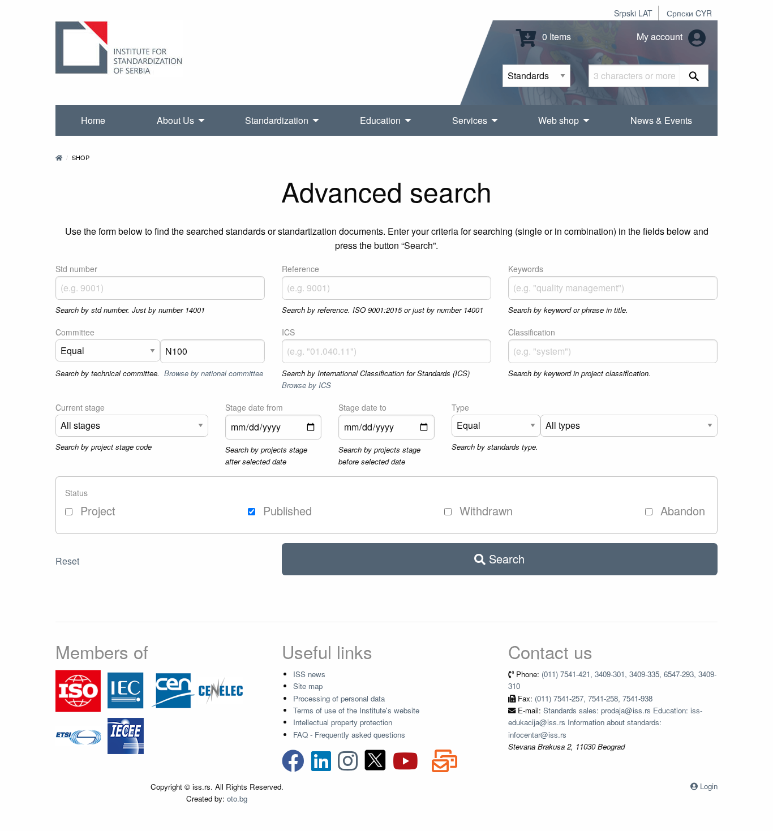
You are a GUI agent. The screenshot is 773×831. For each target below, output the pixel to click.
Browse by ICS (306, 385)
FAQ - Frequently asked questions (349, 734)
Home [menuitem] (93, 120)
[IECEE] (125, 735)
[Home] (58, 157)
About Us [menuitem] (175, 120)
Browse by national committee (213, 373)
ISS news (309, 674)
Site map (308, 686)
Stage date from (254, 407)
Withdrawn (484, 510)
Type (460, 407)
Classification (531, 332)
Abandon (681, 510)
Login (709, 786)
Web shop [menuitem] (558, 120)
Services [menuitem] (469, 120)
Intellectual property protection (342, 722)
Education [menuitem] (380, 120)
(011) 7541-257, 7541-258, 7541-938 (593, 698)
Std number (76, 268)
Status (76, 492)
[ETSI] (78, 735)
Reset (67, 560)
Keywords (525, 268)
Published (286, 510)
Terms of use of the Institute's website (356, 710)
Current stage (80, 407)
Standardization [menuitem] (276, 120)
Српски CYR (689, 13)
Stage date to (362, 407)
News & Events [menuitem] (661, 120)
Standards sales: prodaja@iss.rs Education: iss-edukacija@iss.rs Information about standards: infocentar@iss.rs (605, 722)
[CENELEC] (220, 689)
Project (96, 510)
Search (505, 558)
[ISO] (78, 689)
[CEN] (173, 689)
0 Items (555, 36)
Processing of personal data (339, 698)
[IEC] (125, 689)
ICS (288, 332)
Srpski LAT (633, 13)
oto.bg (237, 798)
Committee (75, 332)
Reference (300, 268)
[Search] (694, 75)
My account (661, 36)
